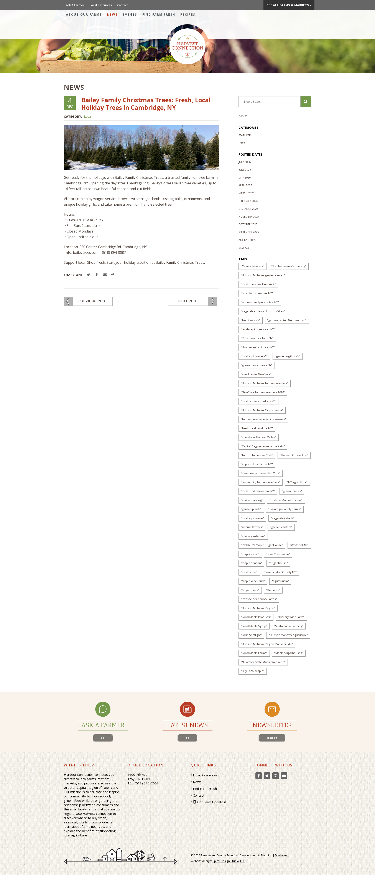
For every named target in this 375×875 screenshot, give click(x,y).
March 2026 (246, 193)
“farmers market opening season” (263, 419)
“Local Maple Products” (256, 617)
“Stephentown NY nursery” (288, 266)
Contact (122, 5)
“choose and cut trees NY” (258, 347)
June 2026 (244, 170)
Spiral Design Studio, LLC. (228, 861)
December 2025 (248, 209)
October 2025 (247, 224)
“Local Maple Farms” (254, 653)
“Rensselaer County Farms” (259, 599)
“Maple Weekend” (253, 581)
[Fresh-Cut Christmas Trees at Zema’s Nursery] (88, 301)
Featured (244, 135)
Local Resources (101, 5)
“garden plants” (251, 509)
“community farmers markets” (260, 482)
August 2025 (247, 240)
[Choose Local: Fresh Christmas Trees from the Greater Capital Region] (192, 301)
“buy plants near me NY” (257, 293)
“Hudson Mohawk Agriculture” (288, 635)
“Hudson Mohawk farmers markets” (264, 383)
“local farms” (249, 572)
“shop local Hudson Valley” (258, 437)
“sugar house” (278, 563)
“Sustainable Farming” (288, 626)
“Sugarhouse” (250, 590)
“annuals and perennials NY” (260, 302)
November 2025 (248, 216)
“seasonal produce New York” (260, 473)
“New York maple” (278, 554)
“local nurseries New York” (258, 284)
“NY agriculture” (297, 482)
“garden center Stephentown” (286, 320)
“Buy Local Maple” (252, 671)
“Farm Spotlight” (251, 635)
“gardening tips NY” (287, 356)
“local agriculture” (252, 518)
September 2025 (248, 232)
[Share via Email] (105, 275)
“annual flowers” (252, 527)
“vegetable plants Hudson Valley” (263, 311)
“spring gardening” (253, 536)
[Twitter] (267, 775)
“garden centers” (281, 527)
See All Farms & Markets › (289, 5)
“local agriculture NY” (254, 356)
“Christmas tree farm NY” (257, 338)
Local (88, 116)
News (112, 14)
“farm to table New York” (257, 455)
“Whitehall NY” (299, 545)
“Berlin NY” (273, 590)
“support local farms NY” (257, 464)
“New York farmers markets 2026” (263, 392)
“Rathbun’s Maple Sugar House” (262, 545)
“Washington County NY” (281, 572)
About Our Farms (84, 14)
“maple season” (251, 563)
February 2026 (248, 201)
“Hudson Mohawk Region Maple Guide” (267, 644)
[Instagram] (275, 775)
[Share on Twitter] (89, 275)
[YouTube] (284, 775)
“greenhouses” (292, 491)
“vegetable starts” (282, 518)
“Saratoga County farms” (284, 509)
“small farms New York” (256, 374)
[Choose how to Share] (113, 275)
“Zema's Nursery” (252, 266)
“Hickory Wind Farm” (291, 617)
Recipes (187, 14)
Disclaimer (282, 855)
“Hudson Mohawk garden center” (263, 275)
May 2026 (244, 177)
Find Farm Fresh (158, 14)
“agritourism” (280, 581)
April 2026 (245, 185)
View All (243, 248)
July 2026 (244, 162)
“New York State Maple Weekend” (263, 662)
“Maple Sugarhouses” (288, 653)
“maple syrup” (250, 554)
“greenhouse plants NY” (256, 365)
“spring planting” (252, 500)
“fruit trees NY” (250, 320)
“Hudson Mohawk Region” (258, 608)
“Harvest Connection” (294, 455)
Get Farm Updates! (211, 802)
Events (130, 14)
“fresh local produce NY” (257, 428)
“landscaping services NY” (258, 329)
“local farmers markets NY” (258, 401)
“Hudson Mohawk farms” (286, 500)
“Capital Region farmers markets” (263, 446)
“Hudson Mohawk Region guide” (262, 410)
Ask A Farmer (75, 5)
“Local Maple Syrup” (254, 626)
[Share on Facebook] (97, 275)
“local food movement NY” (258, 491)
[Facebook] (258, 775)
